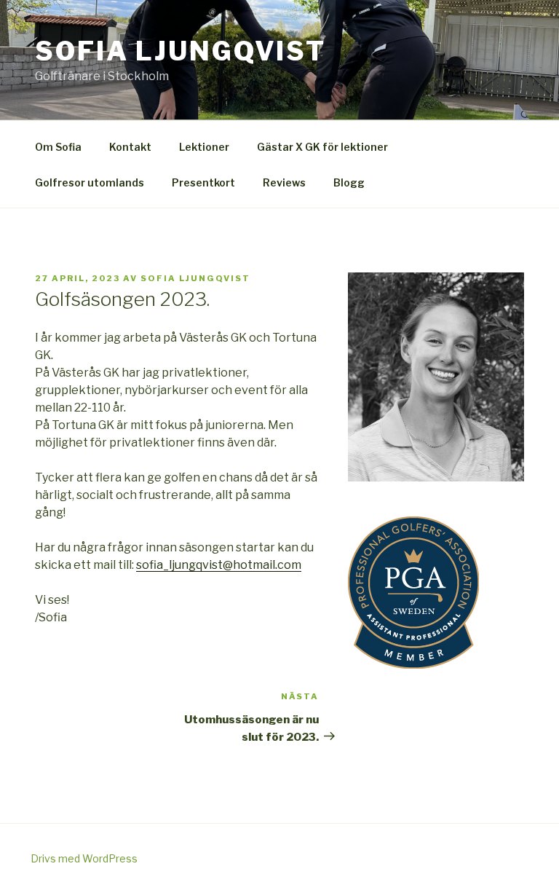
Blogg (349, 182)
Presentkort (203, 182)
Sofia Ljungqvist (180, 51)
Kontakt (130, 147)
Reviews (284, 182)
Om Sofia (58, 147)
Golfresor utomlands (89, 182)
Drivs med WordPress (84, 858)
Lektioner (204, 147)
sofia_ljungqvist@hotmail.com (218, 565)
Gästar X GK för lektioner (322, 147)
